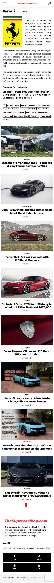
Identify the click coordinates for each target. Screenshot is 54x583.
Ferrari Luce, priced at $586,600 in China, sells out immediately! (27, 400)
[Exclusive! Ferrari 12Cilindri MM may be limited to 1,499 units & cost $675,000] (27, 283)
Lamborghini (34, 105)
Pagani (21, 112)
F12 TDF (45, 91)
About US (6, 543)
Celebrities (18, 116)
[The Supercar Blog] (27, 3)
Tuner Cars (45, 116)
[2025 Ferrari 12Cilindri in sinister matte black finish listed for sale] (27, 189)
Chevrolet (7, 116)
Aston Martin (43, 109)
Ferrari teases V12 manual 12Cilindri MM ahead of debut (27, 353)
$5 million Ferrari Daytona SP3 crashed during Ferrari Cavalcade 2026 (27, 164)
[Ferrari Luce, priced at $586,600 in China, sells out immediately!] (27, 377)
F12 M (18, 91)
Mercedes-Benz (10, 112)
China (27, 395)
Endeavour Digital (36, 577)
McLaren (45, 105)
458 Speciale (24, 97)
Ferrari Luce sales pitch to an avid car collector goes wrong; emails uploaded (27, 447)
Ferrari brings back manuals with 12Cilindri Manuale (27, 258)
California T (9, 97)
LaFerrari (8, 91)
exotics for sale (27, 206)
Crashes (27, 159)
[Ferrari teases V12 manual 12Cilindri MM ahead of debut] (27, 330)
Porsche (15, 109)
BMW (34, 112)
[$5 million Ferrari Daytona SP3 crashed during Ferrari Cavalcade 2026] (27, 141)
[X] (39, 557)
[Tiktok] (15, 567)
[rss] (39, 567)
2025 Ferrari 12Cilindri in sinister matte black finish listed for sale (27, 211)
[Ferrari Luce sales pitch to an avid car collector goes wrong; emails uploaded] (27, 424)
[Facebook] (15, 557)
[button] (5, 3)
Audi (27, 116)
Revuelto (27, 489)
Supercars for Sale (28, 109)
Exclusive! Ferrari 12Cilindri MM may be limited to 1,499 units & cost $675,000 (27, 305)
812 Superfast (31, 91)
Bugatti (6, 109)
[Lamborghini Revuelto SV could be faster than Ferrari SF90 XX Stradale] (27, 471)
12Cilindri (27, 253)
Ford (28, 112)
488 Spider (43, 94)
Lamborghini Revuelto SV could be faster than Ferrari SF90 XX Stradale (27, 494)
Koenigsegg (43, 112)
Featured (35, 116)
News (9, 105)
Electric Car (27, 442)
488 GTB (29, 94)
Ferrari (24, 105)
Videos (16, 105)
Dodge (6, 120)
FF (20, 94)
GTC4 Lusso (10, 94)
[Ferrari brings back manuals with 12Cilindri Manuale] (27, 236)
